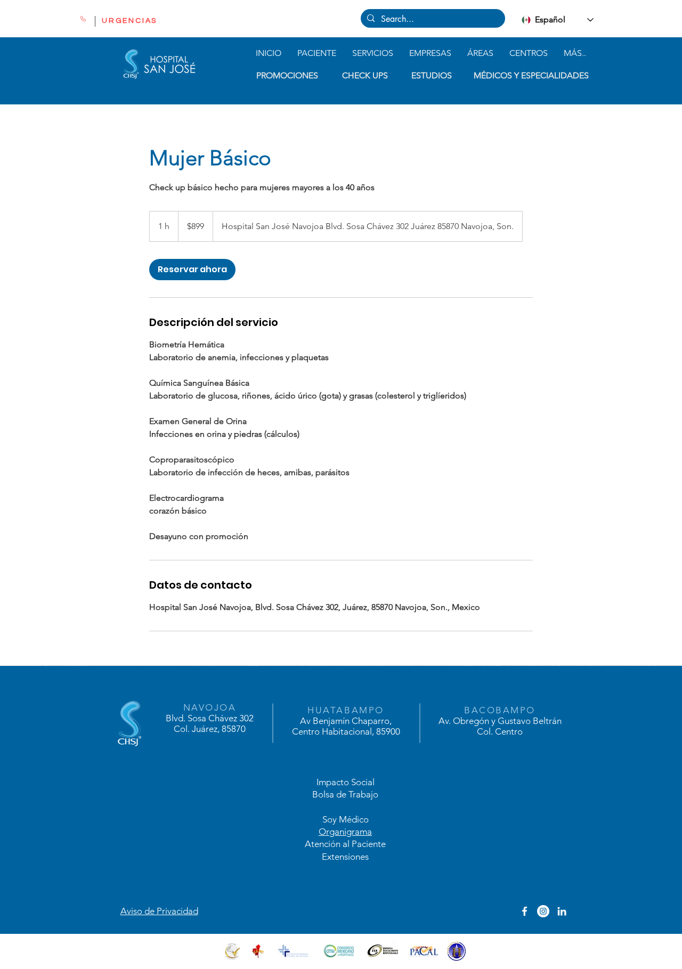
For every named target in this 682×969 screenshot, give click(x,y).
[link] (192, 269)
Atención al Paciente (345, 843)
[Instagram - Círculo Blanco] (543, 911)
